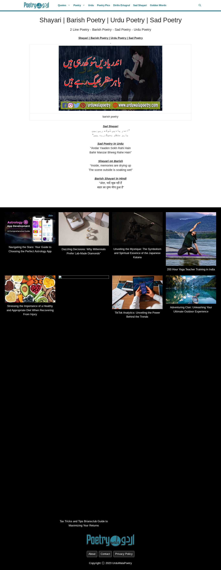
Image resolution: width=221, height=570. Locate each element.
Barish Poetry (102, 29)
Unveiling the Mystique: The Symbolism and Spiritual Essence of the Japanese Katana (137, 253)
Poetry (77, 5)
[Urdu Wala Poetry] (36, 5)
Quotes (62, 5)
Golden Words (158, 5)
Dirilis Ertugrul (121, 5)
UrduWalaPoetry (122, 563)
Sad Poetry (123, 29)
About (91, 553)
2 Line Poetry (79, 29)
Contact (105, 553)
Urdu (91, 5)
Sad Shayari (140, 5)
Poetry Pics (103, 5)
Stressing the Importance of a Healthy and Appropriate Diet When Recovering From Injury (30, 310)
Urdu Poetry (142, 29)
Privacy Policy (124, 553)
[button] (200, 5)
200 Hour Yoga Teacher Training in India (191, 269)
